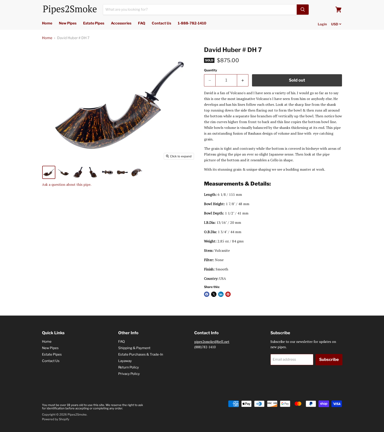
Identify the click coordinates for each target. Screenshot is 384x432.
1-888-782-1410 (192, 23)
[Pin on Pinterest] (228, 294)
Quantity (210, 70)
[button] (49, 172)
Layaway (125, 361)
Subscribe (329, 359)
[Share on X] (213, 294)
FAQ (141, 23)
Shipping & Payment (134, 348)
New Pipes (67, 23)
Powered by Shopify (55, 419)
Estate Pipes (93, 23)
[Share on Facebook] (206, 294)
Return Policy (128, 367)
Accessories (121, 23)
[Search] (303, 9)
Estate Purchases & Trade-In (140, 354)
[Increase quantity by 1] (242, 80)
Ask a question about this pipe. (66, 184)
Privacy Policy (129, 374)
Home (47, 23)
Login (322, 24)
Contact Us (161, 23)
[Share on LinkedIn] (221, 294)
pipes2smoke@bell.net (211, 341)
